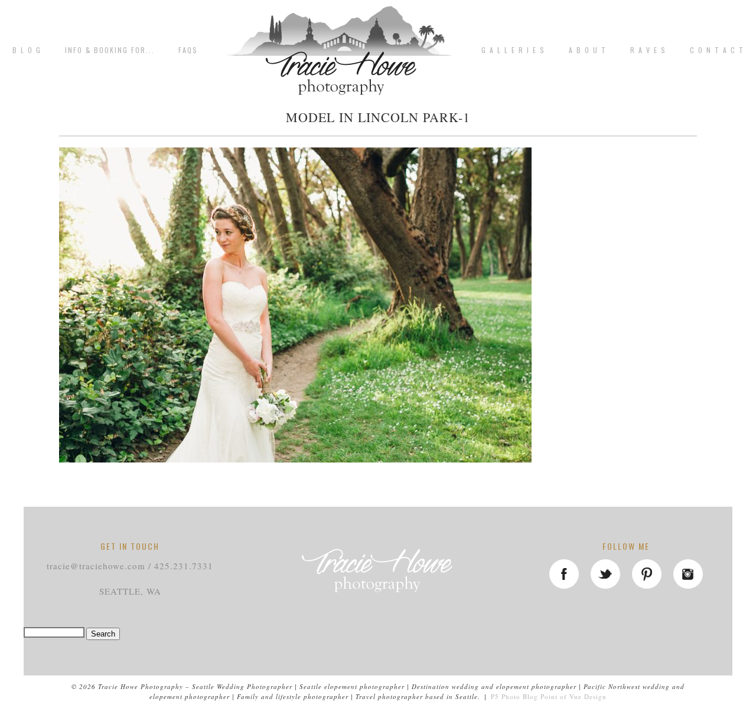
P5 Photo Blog (514, 696)
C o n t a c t (717, 50)
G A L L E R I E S (513, 50)
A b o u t (588, 50)
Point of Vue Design (573, 696)
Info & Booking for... (110, 50)
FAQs (188, 50)
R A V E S (648, 50)
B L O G (26, 50)
